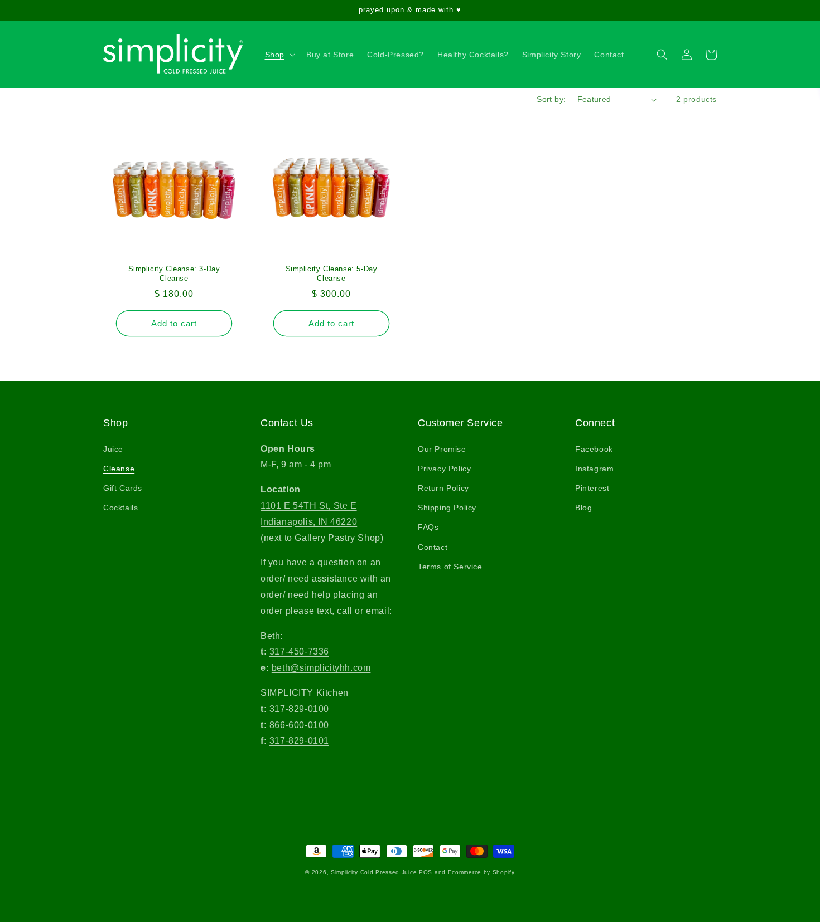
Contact (432, 547)
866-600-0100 (299, 725)
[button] (279, 54)
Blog (583, 507)
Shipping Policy (447, 507)
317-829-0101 (299, 740)
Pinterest (592, 488)
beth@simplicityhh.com (321, 667)
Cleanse (118, 468)
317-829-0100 (299, 709)
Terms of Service (450, 566)
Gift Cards (122, 488)
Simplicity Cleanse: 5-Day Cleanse (332, 273)
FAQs (428, 527)
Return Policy (443, 488)
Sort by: (551, 99)
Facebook (594, 449)
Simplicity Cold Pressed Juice (374, 872)
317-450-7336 (299, 651)
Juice (113, 449)
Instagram (594, 468)
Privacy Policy (444, 468)
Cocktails (120, 507)
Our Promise (442, 449)
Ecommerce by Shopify (481, 872)
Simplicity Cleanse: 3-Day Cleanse (174, 273)
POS (425, 872)
